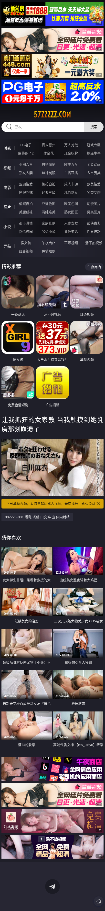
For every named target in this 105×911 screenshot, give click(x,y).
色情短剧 (48, 251)
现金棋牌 (71, 153)
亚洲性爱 (26, 184)
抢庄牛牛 (94, 153)
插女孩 (26, 242)
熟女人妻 (26, 172)
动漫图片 (94, 203)
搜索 (93, 126)
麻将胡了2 (26, 153)
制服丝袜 (26, 192)
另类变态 (94, 192)
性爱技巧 (94, 231)
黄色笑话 (71, 231)
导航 (7, 246)
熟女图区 (71, 212)
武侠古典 (94, 223)
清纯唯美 (48, 212)
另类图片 (94, 212)
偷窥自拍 (26, 203)
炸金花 (48, 153)
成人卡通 (71, 184)
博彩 (7, 148)
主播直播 (71, 172)
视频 (7, 168)
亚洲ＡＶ (26, 164)
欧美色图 (71, 203)
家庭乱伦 (48, 223)
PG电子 (26, 144)
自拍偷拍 (48, 164)
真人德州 (48, 144)
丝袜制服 (48, 172)
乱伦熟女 (71, 192)
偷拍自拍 (48, 184)
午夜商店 (48, 242)
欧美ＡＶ (71, 164)
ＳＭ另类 (94, 172)
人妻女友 (71, 223)
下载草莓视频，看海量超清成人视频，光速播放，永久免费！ (52, 503)
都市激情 (26, 223)
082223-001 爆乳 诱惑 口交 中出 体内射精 (37, 517)
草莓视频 (71, 242)
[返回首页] (99, 901)
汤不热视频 (93, 242)
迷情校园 (26, 231)
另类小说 (48, 231)
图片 (7, 207)
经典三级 (48, 192)
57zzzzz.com (52, 114)
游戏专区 (94, 144)
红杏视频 (26, 251)
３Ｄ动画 (94, 164)
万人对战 (71, 144)
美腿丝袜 (26, 212)
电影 (7, 187)
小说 (7, 226)
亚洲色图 (48, 203)
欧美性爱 (94, 184)
